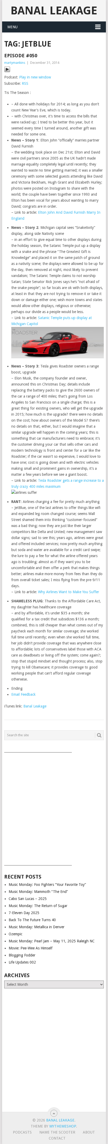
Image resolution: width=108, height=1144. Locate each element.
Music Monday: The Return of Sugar (38, 906)
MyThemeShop (62, 1126)
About (89, 1132)
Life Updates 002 (22, 962)
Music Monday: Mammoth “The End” (38, 892)
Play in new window (35, 77)
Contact (57, 1138)
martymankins (14, 63)
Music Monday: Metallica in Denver (36, 927)
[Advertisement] (54, 807)
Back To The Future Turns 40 (32, 920)
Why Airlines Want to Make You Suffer (68, 592)
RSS (25, 83)
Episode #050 (20, 55)
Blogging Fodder (22, 955)
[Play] (7, 71)
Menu (12, 27)
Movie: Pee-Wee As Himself (30, 948)
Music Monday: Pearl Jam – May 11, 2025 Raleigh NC (52, 941)
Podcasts (22, 1132)
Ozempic (15, 934)
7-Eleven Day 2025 (24, 913)
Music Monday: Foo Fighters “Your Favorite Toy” (47, 884)
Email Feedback (23, 694)
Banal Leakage (53, 10)
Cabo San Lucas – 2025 (28, 899)
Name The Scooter (57, 1132)
